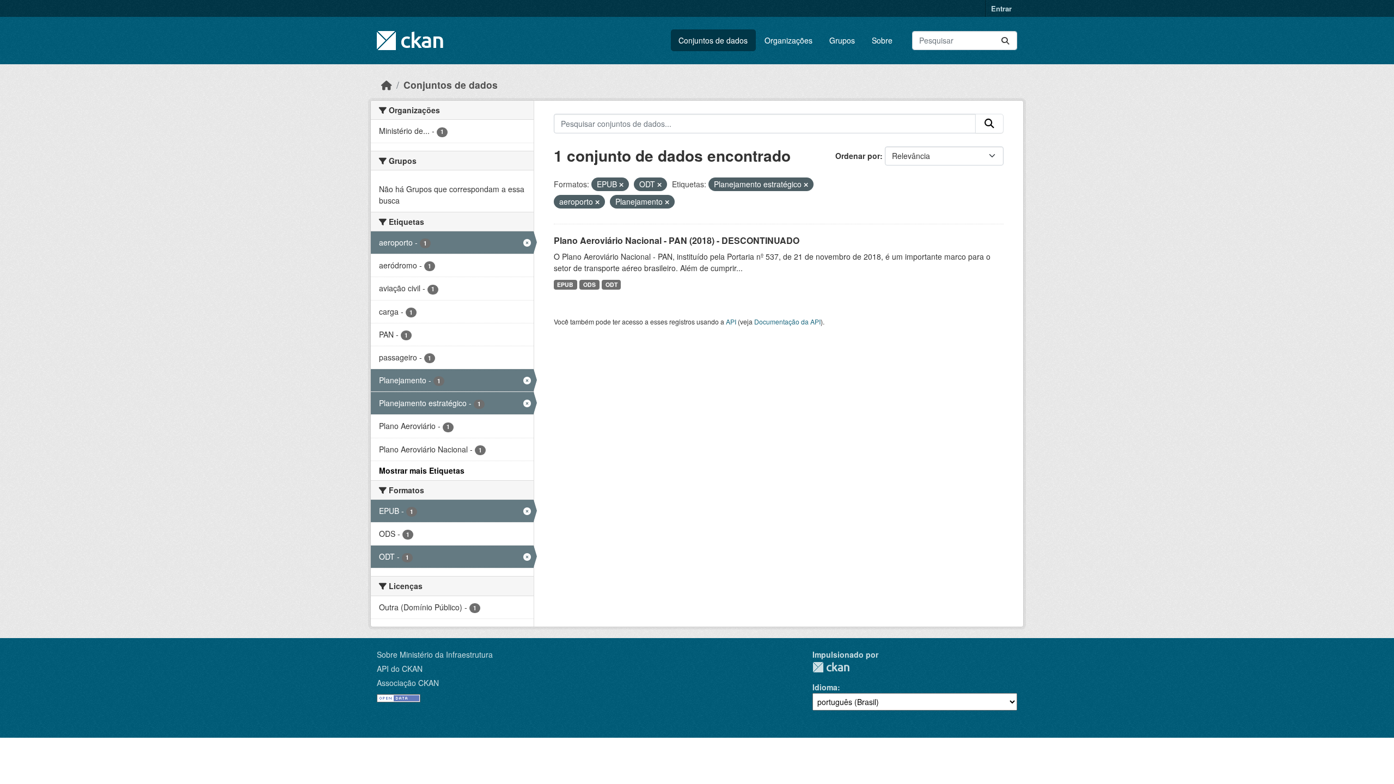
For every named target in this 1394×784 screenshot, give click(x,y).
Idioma (824, 687)
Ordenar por (857, 155)
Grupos (842, 40)
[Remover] (621, 184)
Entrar (1001, 8)
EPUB (565, 284)
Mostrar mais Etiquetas (421, 470)
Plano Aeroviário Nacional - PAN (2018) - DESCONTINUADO (676, 240)
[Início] (386, 84)
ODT (611, 284)
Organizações (788, 40)
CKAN (830, 667)
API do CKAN (400, 668)
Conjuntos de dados (713, 40)
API (731, 321)
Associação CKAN (408, 682)
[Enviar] (1005, 40)
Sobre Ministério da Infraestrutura (435, 654)
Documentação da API (787, 321)
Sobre (882, 40)
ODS (589, 284)
